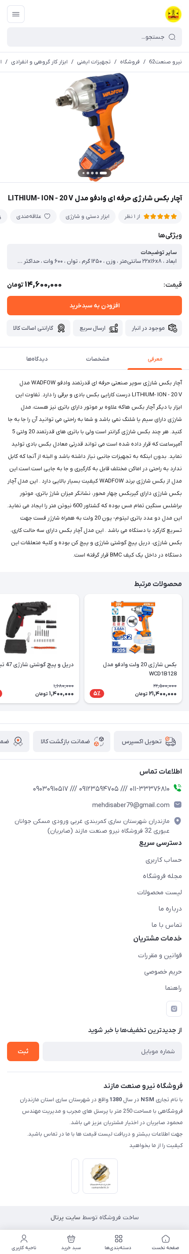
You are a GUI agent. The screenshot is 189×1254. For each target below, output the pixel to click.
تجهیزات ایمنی (94, 62)
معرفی (155, 359)
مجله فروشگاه (162, 876)
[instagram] (174, 1009)
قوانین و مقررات (160, 955)
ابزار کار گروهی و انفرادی (39, 62)
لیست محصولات (159, 892)
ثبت (23, 1051)
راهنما (173, 988)
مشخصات (97, 359)
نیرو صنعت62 (165, 62)
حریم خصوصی (163, 971)
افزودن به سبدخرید (94, 306)
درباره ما (170, 908)
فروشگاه (130, 62)
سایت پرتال (65, 1217)
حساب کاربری (163, 860)
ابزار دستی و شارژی (87, 216)
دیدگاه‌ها (37, 359)
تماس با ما (166, 925)
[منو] (16, 14)
